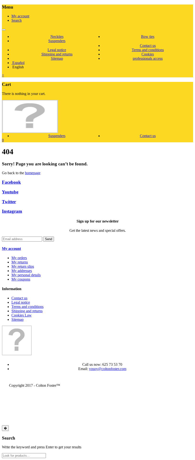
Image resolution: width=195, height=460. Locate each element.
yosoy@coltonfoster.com (107, 369)
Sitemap (57, 58)
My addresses (21, 271)
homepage (32, 173)
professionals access (148, 58)
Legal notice (57, 50)
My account (20, 16)
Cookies (147, 54)
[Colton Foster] (30, 128)
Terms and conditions (148, 50)
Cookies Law (21, 315)
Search (16, 20)
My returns (19, 262)
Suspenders (56, 41)
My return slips (22, 266)
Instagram (12, 211)
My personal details (26, 275)
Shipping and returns (57, 54)
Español (17, 63)
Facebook (11, 182)
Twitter (9, 201)
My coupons (20, 279)
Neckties (56, 37)
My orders (19, 258)
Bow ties (147, 37)
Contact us (148, 46)
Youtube (10, 191)
